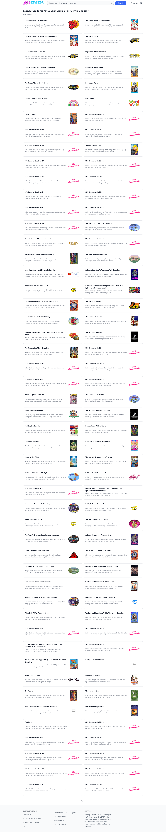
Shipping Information (31, 822)
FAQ (24, 826)
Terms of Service (60, 824)
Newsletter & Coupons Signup (65, 813)
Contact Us (27, 815)
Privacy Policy (59, 820)
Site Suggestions (60, 817)
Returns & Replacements (32, 818)
